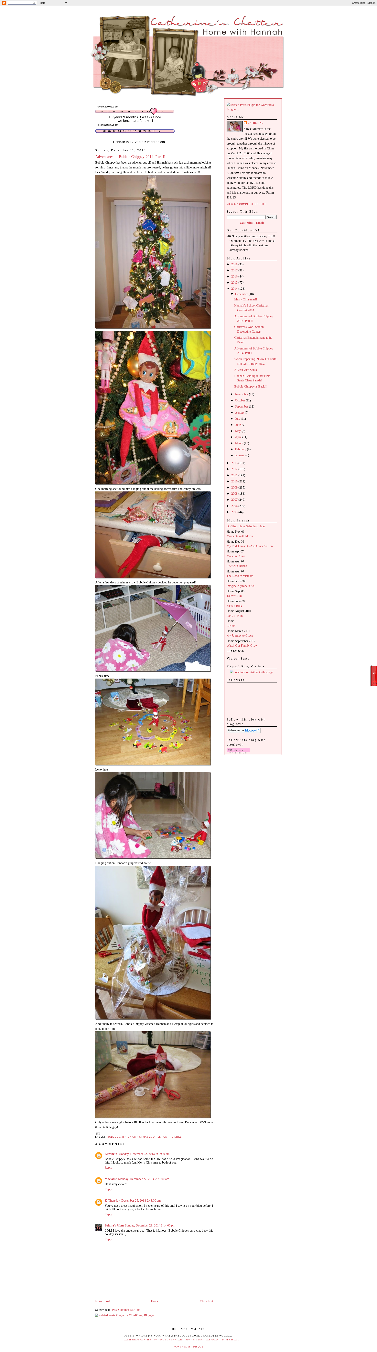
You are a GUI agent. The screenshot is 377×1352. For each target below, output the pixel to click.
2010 (234, 481)
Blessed (231, 625)
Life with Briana (237, 566)
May (238, 431)
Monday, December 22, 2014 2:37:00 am (143, 1153)
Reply (108, 1167)
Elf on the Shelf (170, 1136)
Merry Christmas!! (245, 299)
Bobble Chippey (119, 1136)
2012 (234, 469)
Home (155, 1301)
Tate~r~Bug (234, 595)
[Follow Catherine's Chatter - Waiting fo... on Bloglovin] (244, 732)
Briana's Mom (114, 1225)
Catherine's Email (252, 222)
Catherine (256, 123)
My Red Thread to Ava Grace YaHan (250, 546)
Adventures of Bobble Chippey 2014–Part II (130, 156)
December (242, 294)
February (241, 449)
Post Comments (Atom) (126, 1309)
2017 (234, 270)
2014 (234, 288)
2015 (234, 282)
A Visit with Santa (245, 369)
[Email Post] (97, 1133)
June (238, 424)
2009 (234, 487)
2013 (234, 463)
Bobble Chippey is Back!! (250, 386)
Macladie (111, 1179)
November (242, 394)
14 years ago (231, 1339)
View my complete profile (246, 204)
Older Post (206, 1301)
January (240, 455)
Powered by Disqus (188, 1346)
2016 (234, 276)
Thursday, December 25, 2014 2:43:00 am (134, 1200)
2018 (234, 264)
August (240, 412)
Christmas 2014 (144, 1136)
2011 (234, 475)
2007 (234, 499)
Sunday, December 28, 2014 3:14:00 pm (150, 1225)
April (238, 437)
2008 (234, 493)
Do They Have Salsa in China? (246, 526)
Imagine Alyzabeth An (240, 586)
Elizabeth (111, 1153)
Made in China (236, 556)
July (238, 418)
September (242, 406)
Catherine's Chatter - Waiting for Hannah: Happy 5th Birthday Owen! (172, 1339)
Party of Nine (235, 615)
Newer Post (102, 1301)
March (239, 443)
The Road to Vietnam (240, 576)
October (240, 400)
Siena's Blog (234, 605)
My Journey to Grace (240, 635)
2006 (234, 506)
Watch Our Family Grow (242, 645)
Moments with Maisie (240, 536)
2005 (234, 512)
